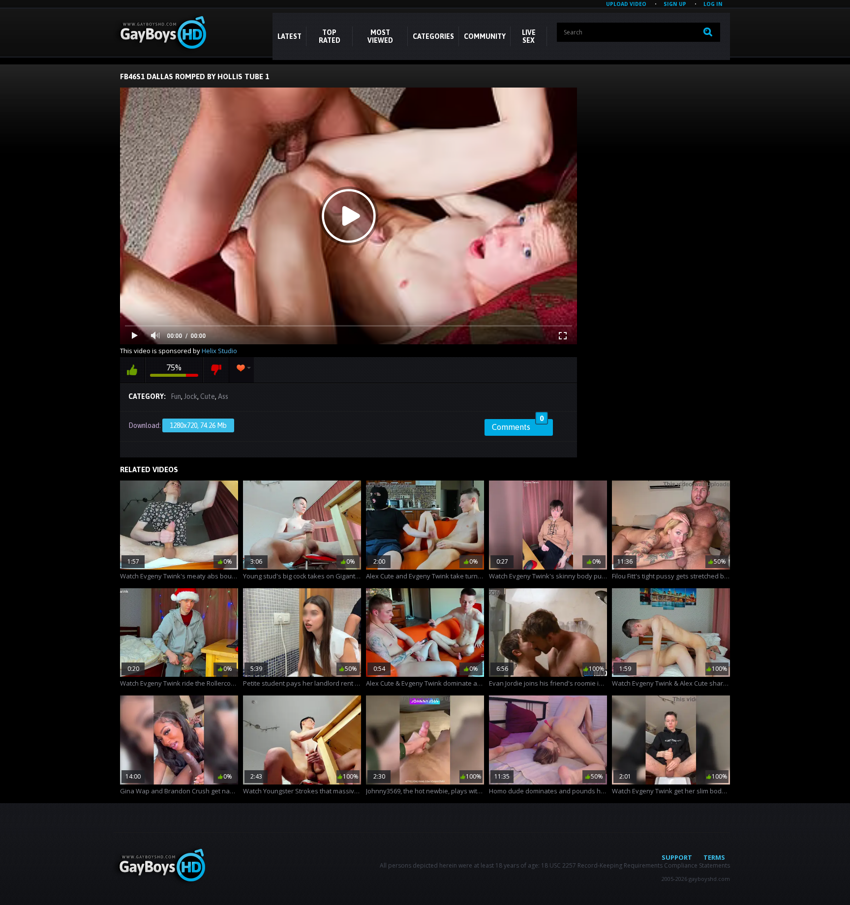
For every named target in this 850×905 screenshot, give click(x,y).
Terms (714, 857)
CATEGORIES (433, 36)
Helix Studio (219, 350)
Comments (518, 425)
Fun (176, 396)
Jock (190, 396)
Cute (207, 396)
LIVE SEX (529, 36)
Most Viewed (380, 36)
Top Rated (329, 36)
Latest (289, 36)
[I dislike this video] (216, 370)
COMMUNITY (485, 36)
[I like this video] (132, 370)
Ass (223, 396)
